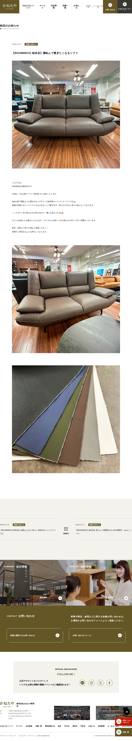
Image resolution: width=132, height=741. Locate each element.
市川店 (66, 726)
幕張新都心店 (50, 726)
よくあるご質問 (98, 6)
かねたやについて (28, 7)
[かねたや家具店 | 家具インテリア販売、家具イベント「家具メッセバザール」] (9, 6)
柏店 (59, 726)
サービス (42, 7)
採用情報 (88, 6)
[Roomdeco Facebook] (109, 683)
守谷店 (82, 726)
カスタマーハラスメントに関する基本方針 (34, 735)
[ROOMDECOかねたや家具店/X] (100, 683)
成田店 (74, 726)
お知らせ (76, 7)
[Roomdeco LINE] (82, 683)
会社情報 (54, 7)
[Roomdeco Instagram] (91, 683)
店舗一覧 (65, 7)
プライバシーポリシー (8, 735)
